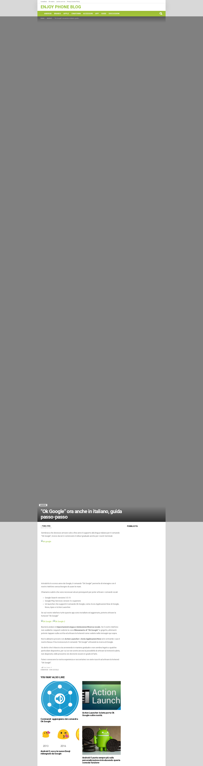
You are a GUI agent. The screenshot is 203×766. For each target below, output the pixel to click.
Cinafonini (76, 14)
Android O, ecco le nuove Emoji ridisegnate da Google (55, 752)
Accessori (88, 14)
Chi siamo (52, 1)
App (97, 14)
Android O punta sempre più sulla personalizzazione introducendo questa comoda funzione (101, 760)
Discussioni (114, 14)
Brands (57, 14)
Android (48, 14)
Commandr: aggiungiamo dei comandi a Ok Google (59, 720)
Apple (66, 14)
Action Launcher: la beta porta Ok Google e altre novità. (98, 714)
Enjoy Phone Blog (61, 6)
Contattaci (44, 1)
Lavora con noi (60, 1)
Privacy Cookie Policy (73, 1)
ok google (54, 670)
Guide (103, 14)
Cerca (160, 13)
